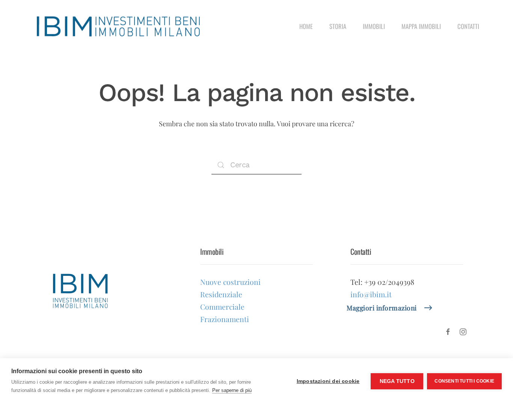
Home (306, 26)
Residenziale (221, 294)
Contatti (468, 26)
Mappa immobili (421, 26)
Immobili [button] (374, 26)
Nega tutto (397, 381)
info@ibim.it (371, 294)
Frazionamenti (224, 319)
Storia (337, 26)
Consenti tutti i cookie (464, 381)
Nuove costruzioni (230, 282)
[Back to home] (118, 26)
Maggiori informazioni (382, 307)
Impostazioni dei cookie (328, 381)
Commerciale (222, 307)
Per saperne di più (232, 390)
